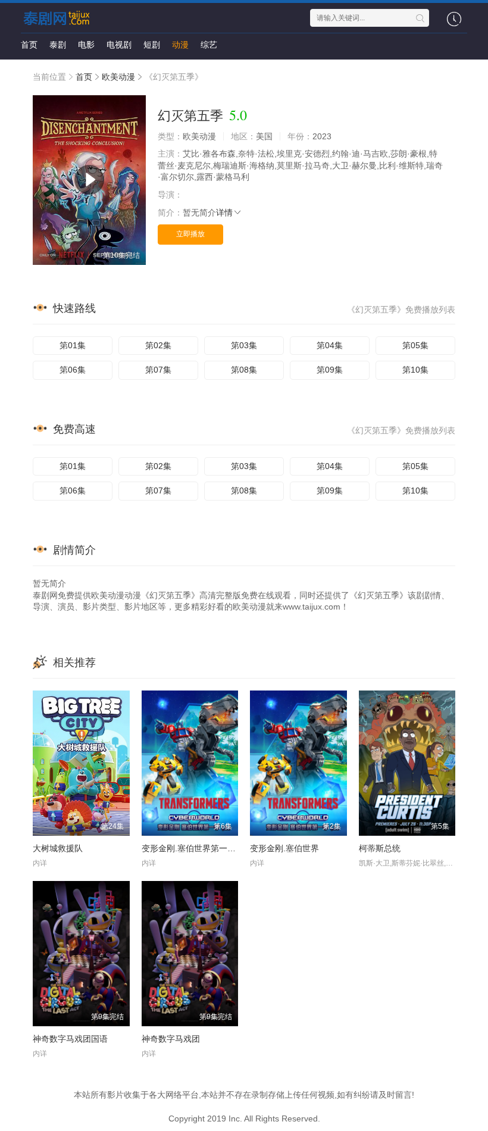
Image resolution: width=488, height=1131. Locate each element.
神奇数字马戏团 (171, 1038)
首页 (29, 44)
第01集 (73, 345)
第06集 (73, 369)
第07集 (158, 369)
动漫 (180, 44)
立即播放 (190, 234)
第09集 (330, 369)
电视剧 (119, 44)
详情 (224, 212)
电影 (86, 44)
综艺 (209, 44)
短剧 (151, 44)
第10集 (415, 369)
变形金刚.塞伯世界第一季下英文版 (205, 848)
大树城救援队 (58, 848)
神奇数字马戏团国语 (70, 1038)
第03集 (244, 345)
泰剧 (57, 44)
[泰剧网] (58, 18)
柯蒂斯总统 (380, 848)
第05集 (415, 345)
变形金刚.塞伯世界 (284, 848)
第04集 (330, 345)
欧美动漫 (118, 77)
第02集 (158, 345)
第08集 (244, 369)
